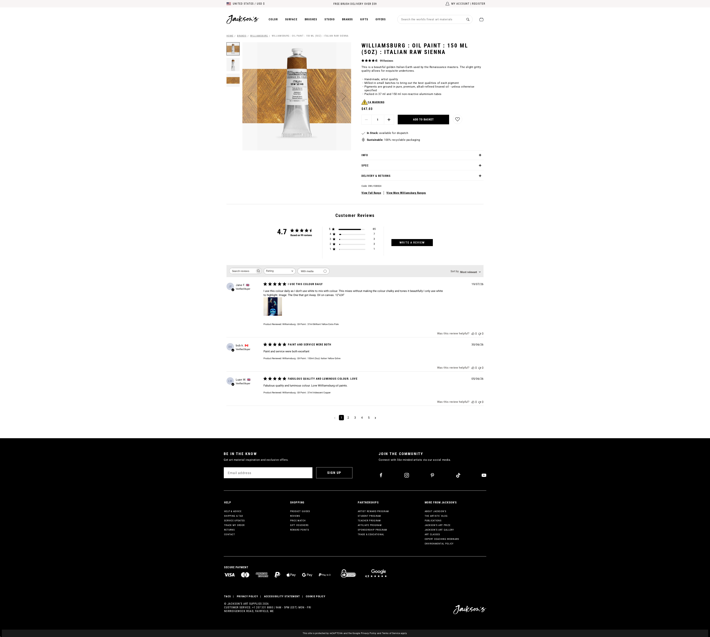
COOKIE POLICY (315, 596)
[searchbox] (242, 271)
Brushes (311, 19)
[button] (249, 96)
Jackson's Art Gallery (439, 529)
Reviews (295, 516)
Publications (433, 520)
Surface (291, 19)
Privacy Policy (368, 633)
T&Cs (227, 596)
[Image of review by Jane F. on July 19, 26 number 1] (272, 306)
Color (273, 19)
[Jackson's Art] (242, 19)
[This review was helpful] (473, 333)
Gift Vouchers (299, 525)
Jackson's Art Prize (438, 525)
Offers (381, 19)
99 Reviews (386, 60)
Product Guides (300, 511)
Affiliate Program (370, 525)
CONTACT (229, 534)
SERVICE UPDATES (234, 520)
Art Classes (432, 534)
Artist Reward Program (373, 511)
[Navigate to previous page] (334, 417)
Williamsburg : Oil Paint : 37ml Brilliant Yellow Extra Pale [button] (310, 324)
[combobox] (430, 19)
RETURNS (229, 529)
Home (229, 35)
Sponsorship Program (372, 529)
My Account (460, 3)
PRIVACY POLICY (247, 596)
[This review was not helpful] (479, 333)
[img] (362, 60)
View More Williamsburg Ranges (406, 193)
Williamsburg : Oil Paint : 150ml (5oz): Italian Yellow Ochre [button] (311, 358)
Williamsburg (259, 35)
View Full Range (371, 193)
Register (478, 3)
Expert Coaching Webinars (442, 539)
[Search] (467, 19)
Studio (329, 19)
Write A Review (412, 242)
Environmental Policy (439, 543)
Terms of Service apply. (394, 633)
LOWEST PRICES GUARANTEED (355, 4)
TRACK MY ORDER (234, 525)
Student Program (369, 516)
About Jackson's (436, 511)
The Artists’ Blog (436, 516)
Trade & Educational (371, 534)
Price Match (298, 520)
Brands (347, 19)
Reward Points (299, 529)
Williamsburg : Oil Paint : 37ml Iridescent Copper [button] (306, 392)
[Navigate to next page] (375, 417)
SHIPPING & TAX (233, 516)
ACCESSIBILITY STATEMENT (282, 596)
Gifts (364, 19)
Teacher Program (369, 520)
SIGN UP (334, 473)
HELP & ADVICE (232, 511)
